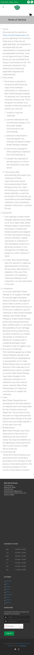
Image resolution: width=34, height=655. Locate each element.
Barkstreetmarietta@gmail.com (13, 491)
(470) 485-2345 (8, 489)
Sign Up (9, 633)
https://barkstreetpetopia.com (16, 35)
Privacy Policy (20, 643)
